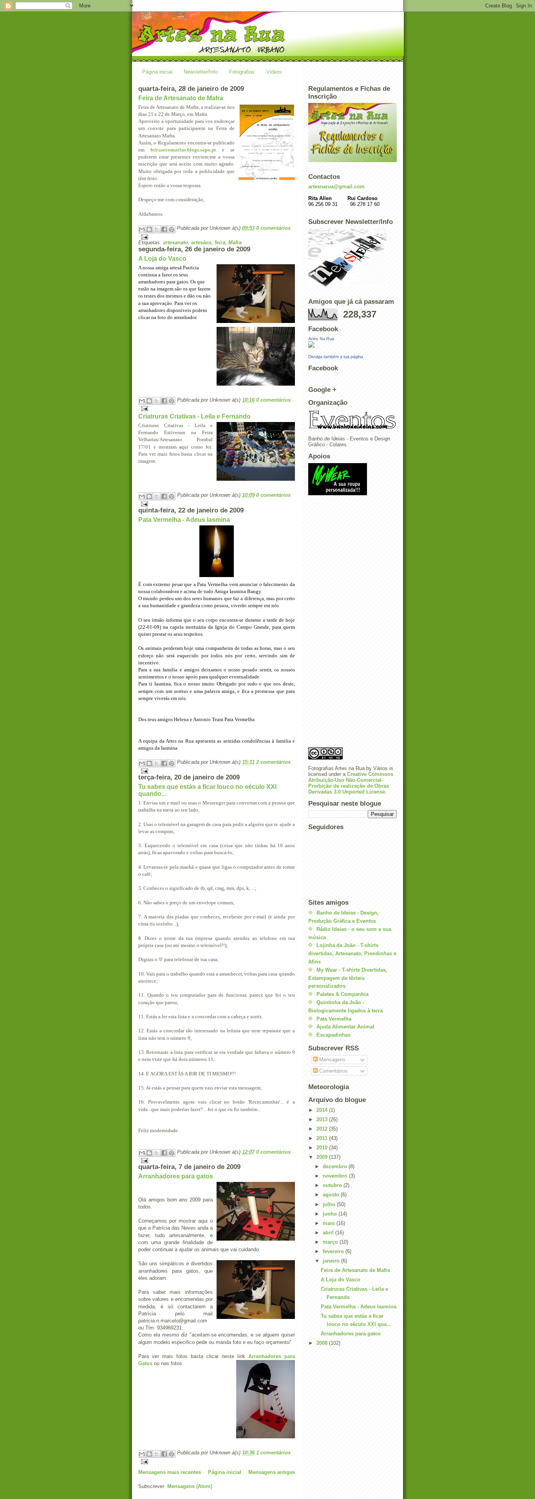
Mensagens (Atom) (189, 1486)
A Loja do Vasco (162, 258)
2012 (322, 1129)
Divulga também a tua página (335, 356)
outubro (333, 1185)
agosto (332, 1195)
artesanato (175, 242)
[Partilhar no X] (157, 229)
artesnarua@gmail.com (336, 186)
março (331, 1242)
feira (220, 242)
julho (330, 1204)
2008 (322, 1343)
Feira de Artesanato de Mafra (180, 98)
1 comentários (273, 1453)
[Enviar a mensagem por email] (142, 229)
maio (329, 1223)
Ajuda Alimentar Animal (345, 1027)
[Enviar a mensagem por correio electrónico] (216, 237)
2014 (322, 1110)
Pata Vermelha (333, 1019)
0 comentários (273, 228)
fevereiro (334, 1251)
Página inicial (157, 72)
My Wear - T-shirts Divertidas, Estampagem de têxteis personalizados (347, 978)
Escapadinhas (333, 1035)
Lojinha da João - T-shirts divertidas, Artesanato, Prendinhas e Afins (352, 953)
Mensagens (331, 1059)
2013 (322, 1119)
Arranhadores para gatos (175, 1176)
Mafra (235, 242)
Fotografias (242, 72)
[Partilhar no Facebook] (164, 229)
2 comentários (273, 762)
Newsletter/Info (201, 72)
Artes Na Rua (321, 338)
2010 (322, 1148)
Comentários (333, 1071)
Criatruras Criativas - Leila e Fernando (194, 416)
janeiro (332, 1261)
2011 (322, 1138)
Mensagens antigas (271, 1472)
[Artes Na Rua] (352, 344)
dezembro (336, 1166)
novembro (336, 1176)
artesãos (201, 242)
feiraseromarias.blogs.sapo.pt (183, 150)
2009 (322, 1157)
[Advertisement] (339, 623)
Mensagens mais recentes (169, 1472)
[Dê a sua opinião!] (149, 229)
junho (330, 1214)
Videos (274, 72)
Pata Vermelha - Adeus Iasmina (184, 519)
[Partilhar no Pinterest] (171, 229)
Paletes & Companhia (342, 994)
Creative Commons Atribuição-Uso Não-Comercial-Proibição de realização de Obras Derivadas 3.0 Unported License (350, 783)
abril (329, 1233)
